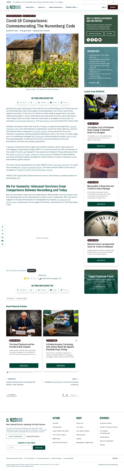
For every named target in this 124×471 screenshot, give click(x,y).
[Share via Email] (2, 240)
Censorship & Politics (14, 16)
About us (41, 7)
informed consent (39, 131)
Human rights (22, 299)
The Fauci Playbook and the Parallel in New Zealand (21, 345)
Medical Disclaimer (33, 436)
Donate (55, 423)
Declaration (57, 427)
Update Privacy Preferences (108, 465)
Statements (80, 435)
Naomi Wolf (71, 136)
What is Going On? (29, 16)
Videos (78, 439)
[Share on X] (2, 230)
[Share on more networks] (2, 244)
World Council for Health (19, 154)
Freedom (10, 299)
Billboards (56, 439)
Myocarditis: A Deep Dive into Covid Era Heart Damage (100, 187)
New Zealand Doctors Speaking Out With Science (25, 424)
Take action (29, 7)
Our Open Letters (83, 431)
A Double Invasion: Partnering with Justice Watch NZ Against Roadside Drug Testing (60, 347)
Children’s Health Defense (41, 154)
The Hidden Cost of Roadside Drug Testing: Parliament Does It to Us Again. (38, 2)
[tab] (7, 372)
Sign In (104, 7)
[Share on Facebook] (2, 227)
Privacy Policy (20, 466)
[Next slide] (76, 340)
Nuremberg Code (46, 121)
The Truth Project (59, 435)
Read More (24, 365)
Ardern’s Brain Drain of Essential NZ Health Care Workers (20, 382)
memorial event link (61, 165)
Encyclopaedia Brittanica (24, 121)
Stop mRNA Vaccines (61, 431)
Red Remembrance (60, 442)
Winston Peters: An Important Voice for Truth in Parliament (100, 245)
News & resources (55, 7)
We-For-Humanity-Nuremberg (16, 270)
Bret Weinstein (38, 136)
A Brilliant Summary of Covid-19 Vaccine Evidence (61, 382)
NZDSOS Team (13, 31)
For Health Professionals (105, 432)
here (18, 178)
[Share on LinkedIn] (2, 237)
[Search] (113, 2)
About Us (79, 423)
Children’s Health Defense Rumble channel (35, 170)
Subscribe (39, 448)
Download (31, 270)
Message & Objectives (84, 442)
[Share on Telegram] (2, 234)
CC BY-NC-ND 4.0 (54, 464)
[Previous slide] (8, 340)
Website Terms (29, 466)
